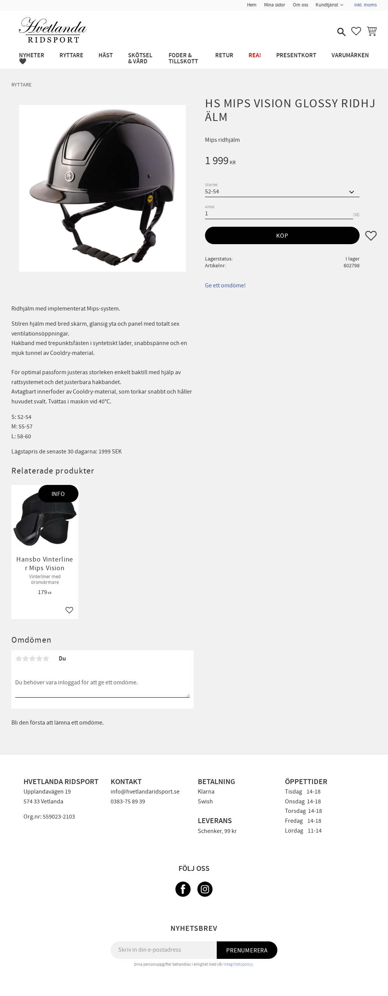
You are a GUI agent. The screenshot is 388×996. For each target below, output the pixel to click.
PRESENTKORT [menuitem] (296, 56)
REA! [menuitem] (255, 56)
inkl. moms (365, 5)
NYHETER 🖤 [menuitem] (31, 59)
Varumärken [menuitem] (350, 56)
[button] (341, 33)
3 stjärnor (32, 658)
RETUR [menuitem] (224, 56)
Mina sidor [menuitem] (274, 5)
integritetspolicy (238, 964)
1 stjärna (18, 658)
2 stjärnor (25, 658)
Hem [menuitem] (252, 5)
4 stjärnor (39, 658)
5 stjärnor (45, 658)
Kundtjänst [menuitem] (327, 5)
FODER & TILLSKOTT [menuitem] (183, 59)
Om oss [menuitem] (300, 5)
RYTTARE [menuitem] (71, 56)
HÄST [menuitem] (106, 56)
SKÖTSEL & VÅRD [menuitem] (140, 59)
